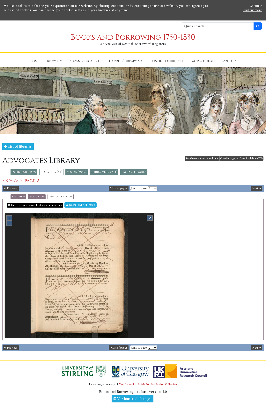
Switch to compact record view (202, 158)
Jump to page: (139, 188)
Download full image (81, 204)
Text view (18, 196)
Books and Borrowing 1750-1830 (133, 37)
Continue (256, 6)
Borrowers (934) (104, 172)
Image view (36, 196)
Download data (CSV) (251, 158)
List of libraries (19, 146)
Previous (12, 188)
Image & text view (60, 196)
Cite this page (227, 158)
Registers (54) (51, 172)
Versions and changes (133, 399)
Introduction (24, 172)
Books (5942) (76, 172)
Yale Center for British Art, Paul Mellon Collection (148, 384)
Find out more (252, 10)
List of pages (119, 188)
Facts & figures (134, 172)
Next (255, 188)
